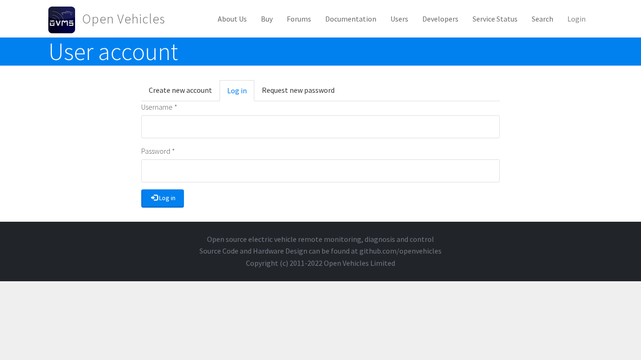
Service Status (495, 18)
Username (159, 107)
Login (576, 18)
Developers (440, 18)
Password (158, 151)
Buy (267, 18)
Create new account (180, 90)
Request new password (298, 90)
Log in (240, 93)
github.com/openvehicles (400, 250)
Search (542, 18)
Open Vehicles (123, 18)
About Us (232, 18)
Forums (299, 18)
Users (399, 18)
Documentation (350, 18)
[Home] (65, 19)
